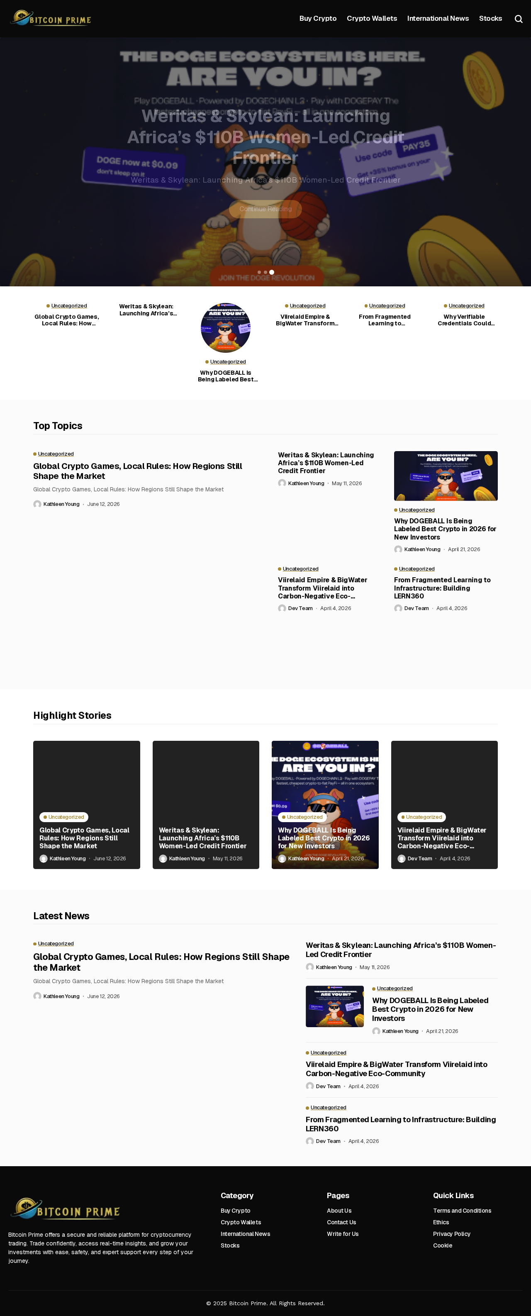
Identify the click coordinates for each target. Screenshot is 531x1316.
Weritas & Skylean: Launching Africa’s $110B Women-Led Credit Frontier (146, 310)
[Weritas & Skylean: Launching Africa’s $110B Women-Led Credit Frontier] (206, 805)
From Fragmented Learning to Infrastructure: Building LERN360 (385, 320)
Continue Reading (265, 216)
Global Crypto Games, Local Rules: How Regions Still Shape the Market (66, 320)
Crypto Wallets (241, 1222)
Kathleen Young (62, 504)
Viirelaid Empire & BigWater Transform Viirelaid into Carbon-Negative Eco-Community (305, 320)
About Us (339, 1210)
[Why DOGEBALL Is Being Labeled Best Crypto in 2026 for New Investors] (226, 328)
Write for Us (343, 1234)
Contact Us (341, 1222)
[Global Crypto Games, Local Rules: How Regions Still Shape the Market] (86, 805)
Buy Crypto (236, 1210)
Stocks (230, 1245)
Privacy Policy (451, 1234)
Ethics (441, 1222)
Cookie (442, 1245)
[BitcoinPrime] (51, 19)
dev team (300, 608)
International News (245, 1234)
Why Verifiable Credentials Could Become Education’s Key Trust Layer (464, 320)
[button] (259, 272)
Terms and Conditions (462, 1210)
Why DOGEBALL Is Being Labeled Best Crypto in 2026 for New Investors (265, 144)
